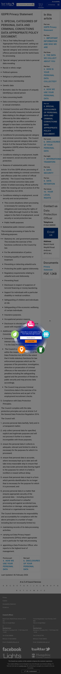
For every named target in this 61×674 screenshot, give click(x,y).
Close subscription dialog (50, 320)
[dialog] (30, 337)
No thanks (27, 345)
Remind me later (33, 345)
